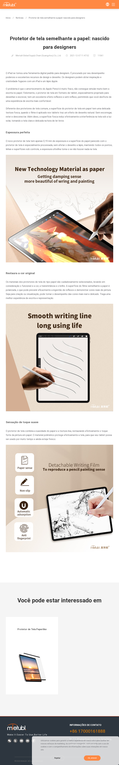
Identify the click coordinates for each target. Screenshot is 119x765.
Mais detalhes (32, 637)
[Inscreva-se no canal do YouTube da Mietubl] (21, 741)
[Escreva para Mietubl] (28, 741)
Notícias (20, 18)
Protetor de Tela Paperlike (32, 629)
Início (8, 18)
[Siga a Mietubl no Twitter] (15, 741)
